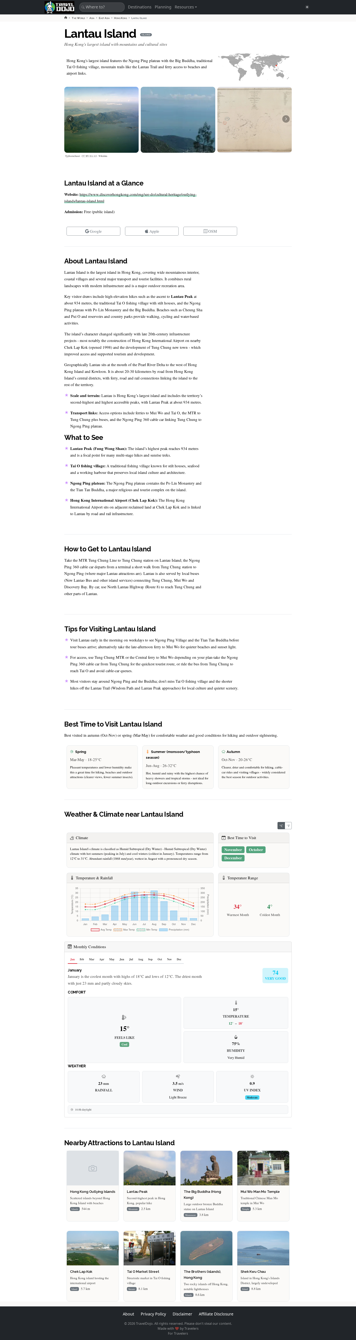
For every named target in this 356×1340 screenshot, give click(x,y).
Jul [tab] (131, 959)
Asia (91, 18)
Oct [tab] (160, 959)
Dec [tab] (179, 959)
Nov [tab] (169, 959)
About (128, 1314)
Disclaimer (182, 1314)
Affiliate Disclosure (216, 1314)
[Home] (65, 17)
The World (78, 18)
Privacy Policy (153, 1314)
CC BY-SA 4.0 (89, 155)
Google (96, 231)
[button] (70, 119)
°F (288, 825)
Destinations (139, 7)
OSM (212, 231)
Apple (154, 231)
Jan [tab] (72, 959)
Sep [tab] (150, 959)
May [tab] (112, 959)
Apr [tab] (101, 959)
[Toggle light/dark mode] (307, 7)
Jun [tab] (121, 959)
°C (281, 825)
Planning (163, 7)
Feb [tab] (82, 959)
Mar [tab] (91, 959)
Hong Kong (120, 18)
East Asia (104, 18)
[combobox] (101, 7)
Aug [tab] (140, 959)
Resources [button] (184, 7)
